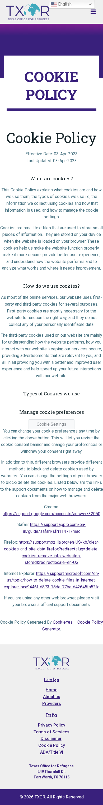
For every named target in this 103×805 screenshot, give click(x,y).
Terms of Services (51, 731)
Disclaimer (51, 738)
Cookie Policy (51, 745)
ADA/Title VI (51, 752)
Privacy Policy (51, 725)
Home (51, 689)
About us (51, 696)
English (64, 4)
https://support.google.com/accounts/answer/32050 (51, 513)
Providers (51, 703)
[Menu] (93, 11)
